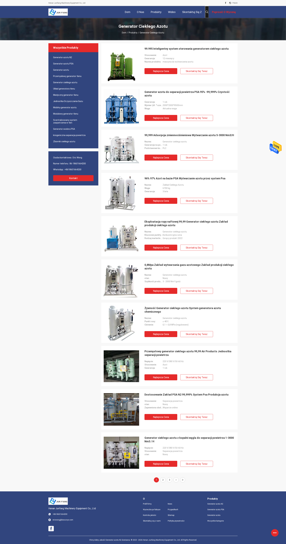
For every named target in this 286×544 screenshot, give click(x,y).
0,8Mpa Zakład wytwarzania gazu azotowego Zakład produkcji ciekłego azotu (189, 266)
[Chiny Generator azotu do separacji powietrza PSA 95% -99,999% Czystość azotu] (121, 106)
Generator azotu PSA (63, 63)
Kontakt (73, 178)
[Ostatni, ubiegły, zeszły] (182, 479)
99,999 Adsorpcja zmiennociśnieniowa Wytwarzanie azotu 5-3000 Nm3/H (189, 135)
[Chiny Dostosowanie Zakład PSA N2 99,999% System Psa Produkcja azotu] (121, 409)
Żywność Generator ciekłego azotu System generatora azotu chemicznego (182, 310)
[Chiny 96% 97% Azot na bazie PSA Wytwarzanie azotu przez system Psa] (121, 193)
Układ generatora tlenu (64, 89)
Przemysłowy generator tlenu (67, 76)
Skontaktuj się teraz (196, 71)
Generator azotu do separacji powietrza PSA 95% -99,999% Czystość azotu (187, 93)
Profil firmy (147, 504)
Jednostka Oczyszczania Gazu (68, 101)
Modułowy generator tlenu (65, 114)
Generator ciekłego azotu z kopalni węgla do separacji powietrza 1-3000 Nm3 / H (189, 439)
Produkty (133, 32)
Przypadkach (173, 510)
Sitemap (171, 515)
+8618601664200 (72, 169)
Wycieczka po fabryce (151, 510)
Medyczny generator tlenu (65, 95)
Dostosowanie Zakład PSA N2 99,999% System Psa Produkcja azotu (186, 394)
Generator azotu (61, 70)
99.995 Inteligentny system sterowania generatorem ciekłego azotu (186, 48)
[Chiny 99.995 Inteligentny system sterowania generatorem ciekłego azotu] (121, 63)
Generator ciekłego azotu (65, 82)
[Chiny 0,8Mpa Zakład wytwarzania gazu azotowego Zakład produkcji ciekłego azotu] (121, 279)
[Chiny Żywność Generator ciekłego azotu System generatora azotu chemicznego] (121, 323)
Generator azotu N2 (62, 57)
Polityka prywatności (176, 521)
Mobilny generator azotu (65, 107)
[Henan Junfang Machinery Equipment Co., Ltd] (58, 12)
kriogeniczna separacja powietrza (69, 135)
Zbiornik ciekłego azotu (64, 141)
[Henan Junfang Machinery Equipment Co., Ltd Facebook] (226, 3)
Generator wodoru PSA (64, 129)
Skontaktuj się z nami (152, 521)
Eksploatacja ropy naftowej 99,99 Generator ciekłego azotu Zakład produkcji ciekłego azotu (186, 223)
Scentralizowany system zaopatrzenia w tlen (65, 121)
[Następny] (176, 479)
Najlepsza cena (161, 71)
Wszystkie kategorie (215, 521)
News (170, 504)
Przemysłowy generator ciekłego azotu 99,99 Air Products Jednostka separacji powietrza (187, 353)
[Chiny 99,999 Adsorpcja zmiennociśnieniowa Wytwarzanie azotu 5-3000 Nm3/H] (121, 150)
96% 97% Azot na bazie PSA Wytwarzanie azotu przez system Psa (184, 178)
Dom (124, 32)
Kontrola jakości (149, 515)
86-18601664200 (78, 163)
